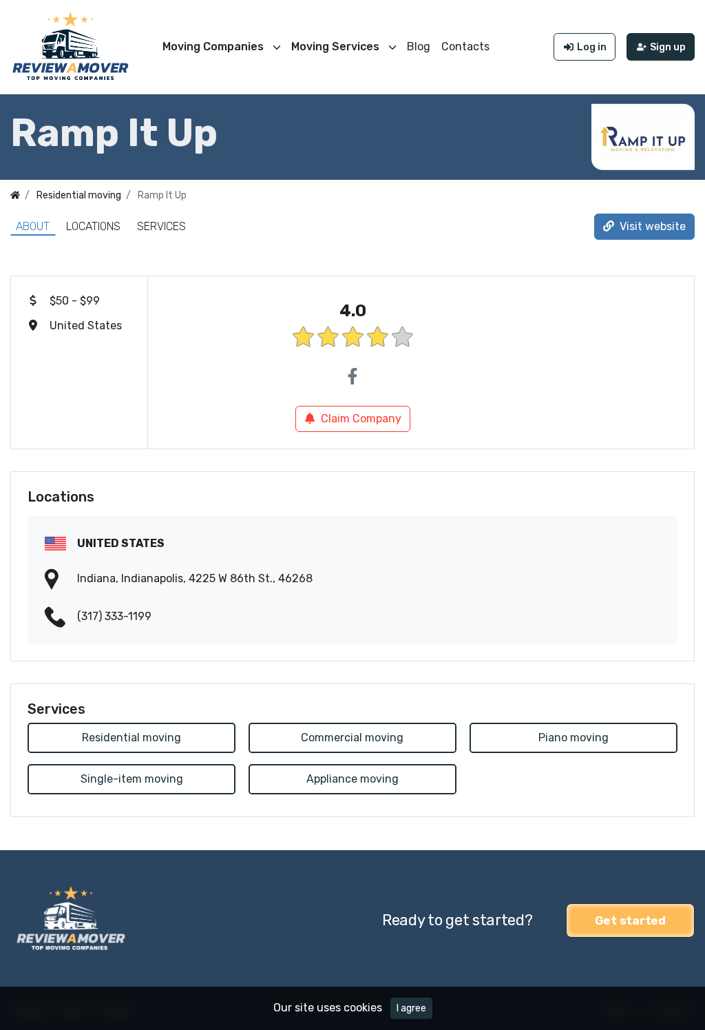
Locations (93, 226)
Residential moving (131, 737)
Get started (630, 920)
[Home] (15, 195)
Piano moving (573, 737)
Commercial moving (352, 737)
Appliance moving (352, 778)
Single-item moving (132, 778)
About (33, 226)
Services (161, 226)
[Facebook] (352, 376)
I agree (411, 1008)
